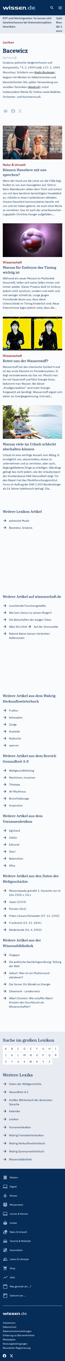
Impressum (9, 1322)
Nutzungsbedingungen (15, 1343)
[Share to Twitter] (20, 111)
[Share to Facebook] (13, 111)
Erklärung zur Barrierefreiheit (18, 1335)
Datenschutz (9, 1327)
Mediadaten (9, 1339)
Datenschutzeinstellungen (17, 1331)
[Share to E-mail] (5, 111)
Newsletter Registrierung (16, 1347)
